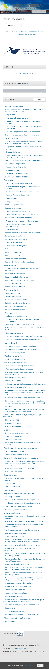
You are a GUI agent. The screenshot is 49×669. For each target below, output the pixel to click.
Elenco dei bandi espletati (15, 259)
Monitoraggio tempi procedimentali (20, 325)
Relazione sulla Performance (16, 277)
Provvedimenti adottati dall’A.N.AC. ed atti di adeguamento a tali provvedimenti (23, 579)
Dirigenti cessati (12, 202)
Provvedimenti (10, 343)
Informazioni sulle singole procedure (20, 369)
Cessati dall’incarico (14, 152)
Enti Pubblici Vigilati (13, 293)
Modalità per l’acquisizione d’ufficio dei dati (24, 336)
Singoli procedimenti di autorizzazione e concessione (22, 320)
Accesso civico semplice (15, 590)
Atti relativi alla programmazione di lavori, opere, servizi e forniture (25, 373)
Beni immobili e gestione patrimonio (20, 448)
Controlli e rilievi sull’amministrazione (21, 458)
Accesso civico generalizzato (17, 593)
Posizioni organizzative (14, 205)
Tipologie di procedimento (16, 316)
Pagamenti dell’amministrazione (19, 493)
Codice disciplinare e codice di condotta (23, 132)
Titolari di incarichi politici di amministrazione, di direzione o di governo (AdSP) (24, 142)
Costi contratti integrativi (16, 246)
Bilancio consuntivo (14, 439)
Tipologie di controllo (13, 356)
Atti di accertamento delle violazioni (20, 583)
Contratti (8, 406)
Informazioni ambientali (15, 533)
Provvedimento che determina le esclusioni (22, 398)
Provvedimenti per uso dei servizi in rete (21, 614)
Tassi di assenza (11, 229)
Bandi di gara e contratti (15, 362)
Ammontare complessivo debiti (19, 506)
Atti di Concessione (13, 423)
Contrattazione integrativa (16, 239)
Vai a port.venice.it (38, 11)
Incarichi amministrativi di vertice (18, 183)
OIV (6, 249)
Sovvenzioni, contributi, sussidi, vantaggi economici (22, 416)
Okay (40, 665)
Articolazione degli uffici (15, 164)
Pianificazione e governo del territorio (21, 530)
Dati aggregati (11, 313)
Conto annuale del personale (18, 211)
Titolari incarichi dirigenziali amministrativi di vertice (24, 188)
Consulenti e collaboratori (16, 177)
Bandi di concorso (12, 252)
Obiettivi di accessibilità (14, 611)
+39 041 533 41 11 (21, 648)
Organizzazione (11, 138)
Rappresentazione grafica (15, 306)
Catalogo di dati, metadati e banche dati (22, 605)
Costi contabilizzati (12, 487)
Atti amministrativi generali (17, 118)
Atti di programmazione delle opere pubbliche (24, 521)
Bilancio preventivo (14, 436)
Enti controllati (11, 290)
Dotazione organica (13, 208)
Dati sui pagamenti (12, 497)
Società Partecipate (13, 297)
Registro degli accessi (14, 596)
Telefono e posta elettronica (16, 173)
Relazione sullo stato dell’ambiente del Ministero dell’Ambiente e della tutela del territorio (25, 541)
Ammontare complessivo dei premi (19, 280)
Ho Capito (29, 665)
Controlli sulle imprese (14, 353)
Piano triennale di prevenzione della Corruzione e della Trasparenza (25, 555)
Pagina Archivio (23, 74)
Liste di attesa (10, 490)
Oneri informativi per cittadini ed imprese (22, 135)
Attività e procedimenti (14, 309)
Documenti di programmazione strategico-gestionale (24, 127)
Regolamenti (10, 608)
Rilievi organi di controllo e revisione (19, 468)
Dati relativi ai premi (13, 283)
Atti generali (10, 115)
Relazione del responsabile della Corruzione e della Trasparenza (23, 574)
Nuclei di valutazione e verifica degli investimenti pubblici (25, 517)
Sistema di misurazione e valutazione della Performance (22, 270)
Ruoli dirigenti (11, 198)
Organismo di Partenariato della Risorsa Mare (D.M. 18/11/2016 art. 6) (24, 156)
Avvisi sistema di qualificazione (17, 387)
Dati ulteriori (10, 621)
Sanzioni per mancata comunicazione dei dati (23, 160)
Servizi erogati (10, 475)
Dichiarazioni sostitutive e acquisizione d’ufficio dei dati (32, 33)
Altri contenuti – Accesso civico (18, 586)
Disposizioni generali (13, 106)
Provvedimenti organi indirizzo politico (20, 346)
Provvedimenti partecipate (16, 300)
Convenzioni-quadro (14, 333)
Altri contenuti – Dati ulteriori (17, 618)
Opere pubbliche (12, 513)
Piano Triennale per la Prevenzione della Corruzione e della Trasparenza (24, 110)
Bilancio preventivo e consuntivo (18, 433)
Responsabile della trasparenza (18, 564)
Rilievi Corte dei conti (13, 472)
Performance (10, 265)
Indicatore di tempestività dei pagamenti (22, 500)
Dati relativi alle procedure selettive (19, 262)
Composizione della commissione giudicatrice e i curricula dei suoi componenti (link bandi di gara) (25, 402)
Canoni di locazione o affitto (16, 455)
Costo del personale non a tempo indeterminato (20, 225)
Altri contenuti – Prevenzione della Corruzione (19, 549)
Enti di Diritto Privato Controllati (18, 303)
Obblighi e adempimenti (15, 359)
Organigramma (12, 170)
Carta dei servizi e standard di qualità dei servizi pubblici (24, 479)
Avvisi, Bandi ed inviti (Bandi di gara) (19, 366)
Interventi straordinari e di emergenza (22, 545)
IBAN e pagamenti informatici (17, 509)
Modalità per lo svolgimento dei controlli (23, 339)
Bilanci (7, 430)
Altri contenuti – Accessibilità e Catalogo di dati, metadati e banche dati (23, 600)
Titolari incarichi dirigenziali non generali (22, 192)
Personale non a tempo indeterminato (20, 218)
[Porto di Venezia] (22, 9)
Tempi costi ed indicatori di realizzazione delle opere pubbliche (24, 526)
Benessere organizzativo (15, 287)
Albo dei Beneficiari (13, 426)
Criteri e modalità (12, 420)
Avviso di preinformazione (15, 377)
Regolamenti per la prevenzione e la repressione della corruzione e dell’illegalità (24, 568)
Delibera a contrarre (13, 381)
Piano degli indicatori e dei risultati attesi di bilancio (23, 444)
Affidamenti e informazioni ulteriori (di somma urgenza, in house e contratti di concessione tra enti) (25, 392)
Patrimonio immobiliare (14, 451)
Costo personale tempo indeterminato (22, 214)
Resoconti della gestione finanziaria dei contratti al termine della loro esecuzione (25, 410)
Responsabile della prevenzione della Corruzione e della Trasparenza (25, 560)
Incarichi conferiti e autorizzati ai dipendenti (23, 233)
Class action (10, 483)
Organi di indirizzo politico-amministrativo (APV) (23, 148)
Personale (8, 180)
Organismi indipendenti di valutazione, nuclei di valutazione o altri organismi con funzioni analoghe (24, 463)
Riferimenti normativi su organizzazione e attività (23, 122)
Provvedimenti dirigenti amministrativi (20, 349)
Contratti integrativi (14, 242)
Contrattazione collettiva (15, 236)
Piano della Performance (15, 274)
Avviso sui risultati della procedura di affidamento (25, 384)
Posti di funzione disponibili (17, 195)
